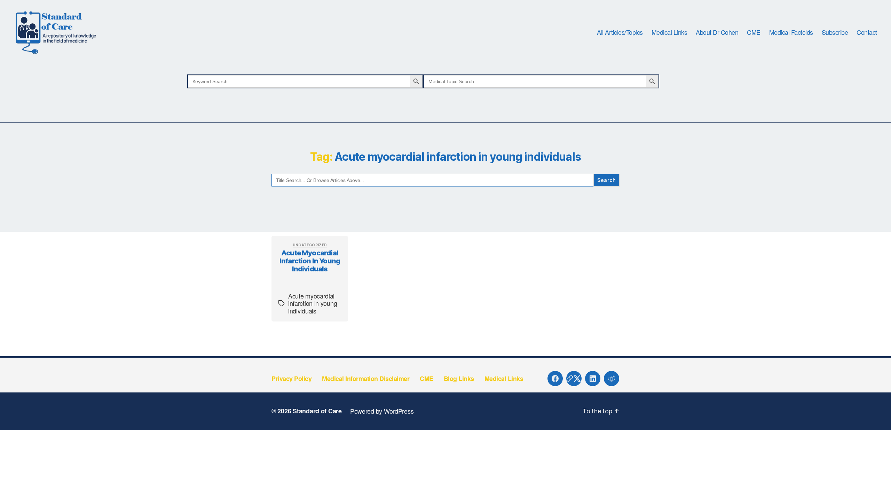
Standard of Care (317, 410)
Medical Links (669, 32)
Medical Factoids (791, 32)
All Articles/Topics (620, 32)
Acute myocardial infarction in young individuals (309, 261)
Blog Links (459, 378)
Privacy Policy (291, 378)
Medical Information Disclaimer (365, 378)
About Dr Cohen (717, 32)
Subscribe (835, 32)
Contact (867, 32)
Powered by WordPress (382, 410)
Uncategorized (310, 245)
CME (753, 32)
